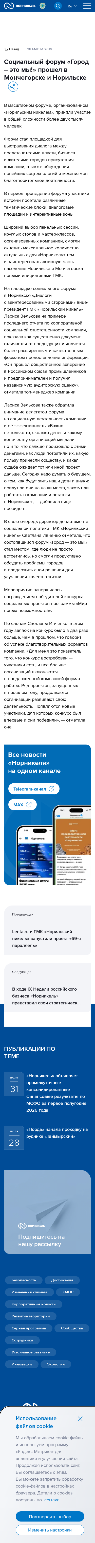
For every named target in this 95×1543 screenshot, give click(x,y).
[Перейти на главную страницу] (19, 6)
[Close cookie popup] (80, 1418)
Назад (13, 49)
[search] (58, 6)
